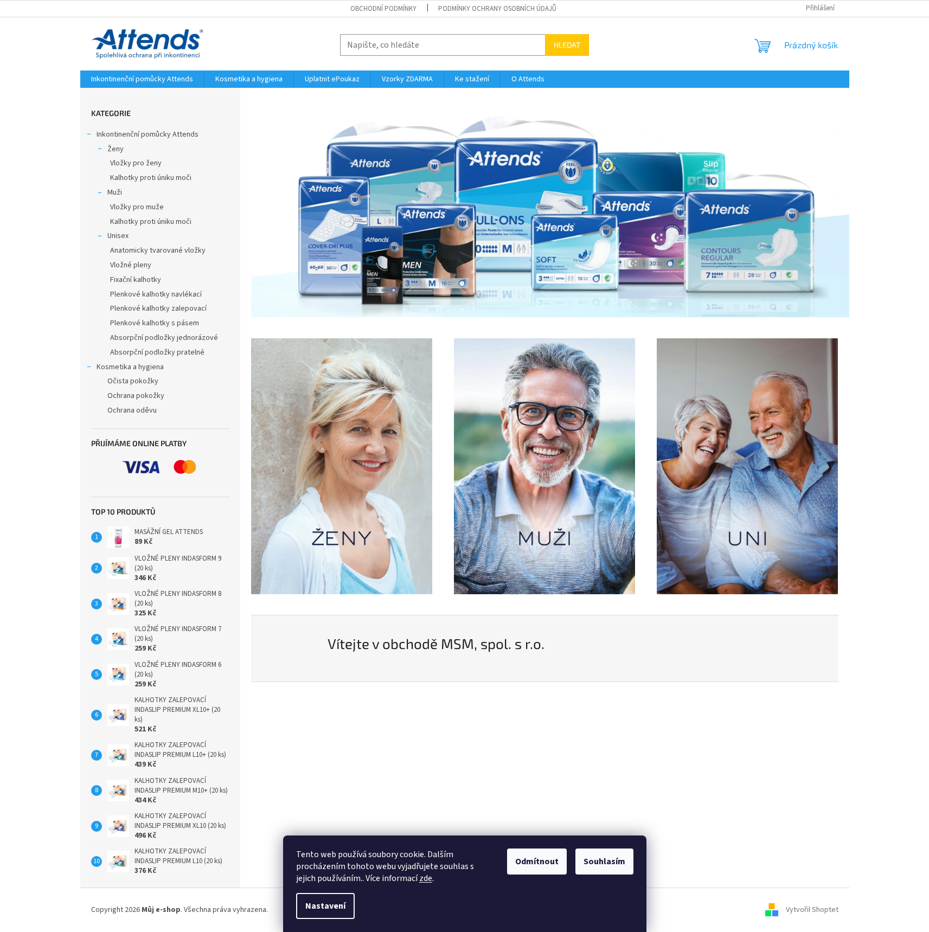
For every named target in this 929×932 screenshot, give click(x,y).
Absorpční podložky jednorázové (164, 337)
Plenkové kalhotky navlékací (156, 294)
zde (425, 878)
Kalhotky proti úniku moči (150, 177)
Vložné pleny (130, 265)
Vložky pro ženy (136, 163)
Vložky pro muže (137, 207)
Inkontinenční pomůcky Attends (147, 134)
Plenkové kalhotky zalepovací (158, 308)
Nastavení (325, 906)
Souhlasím (604, 861)
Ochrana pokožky (135, 395)
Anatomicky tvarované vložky (158, 250)
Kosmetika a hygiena (130, 367)
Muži (114, 192)
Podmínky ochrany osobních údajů (497, 9)
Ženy (115, 149)
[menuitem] (142, 79)
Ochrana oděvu (132, 410)
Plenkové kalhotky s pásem (154, 323)
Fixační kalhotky (135, 279)
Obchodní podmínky (383, 9)
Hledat (567, 44)
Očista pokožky (132, 381)
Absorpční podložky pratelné (157, 352)
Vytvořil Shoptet (812, 909)
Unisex (118, 235)
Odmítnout (537, 861)
